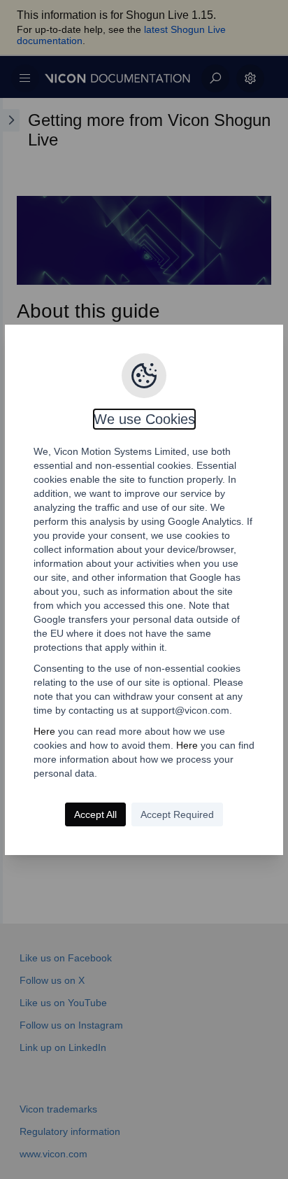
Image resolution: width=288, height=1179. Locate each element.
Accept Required (177, 814)
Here (44, 731)
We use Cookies (144, 419)
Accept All (95, 814)
